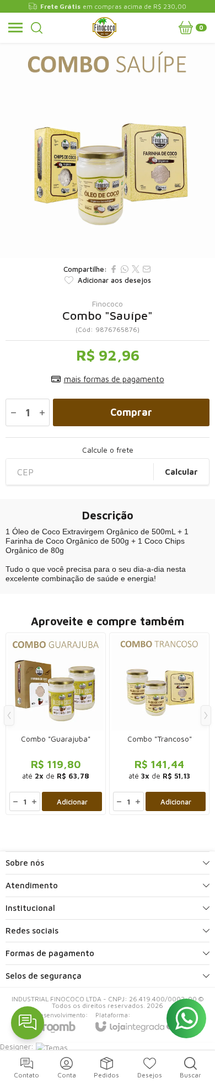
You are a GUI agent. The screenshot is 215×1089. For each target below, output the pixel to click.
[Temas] (52, 1046)
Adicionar (72, 801)
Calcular (181, 471)
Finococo (107, 304)
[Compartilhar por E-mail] (146, 269)
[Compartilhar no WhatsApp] (124, 269)
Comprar (131, 412)
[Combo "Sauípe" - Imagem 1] (107, 150)
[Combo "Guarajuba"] (55, 723)
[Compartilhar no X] (135, 269)
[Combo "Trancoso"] (159, 723)
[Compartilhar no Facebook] (113, 269)
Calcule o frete (107, 450)
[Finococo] (104, 27)
